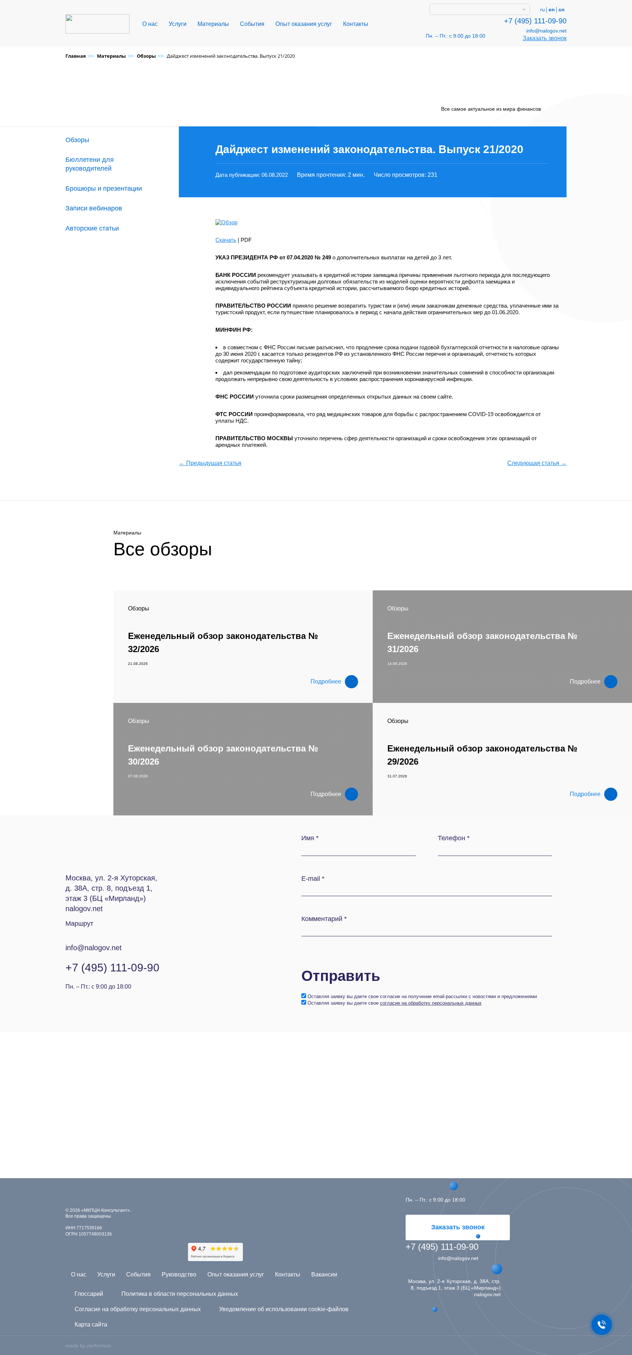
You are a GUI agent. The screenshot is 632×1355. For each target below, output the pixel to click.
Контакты (355, 24)
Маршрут (79, 923)
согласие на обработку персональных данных (431, 1003)
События (252, 24)
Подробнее (326, 681)
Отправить (340, 976)
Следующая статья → (537, 463)
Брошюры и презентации (103, 188)
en (552, 9)
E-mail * (312, 878)
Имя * (310, 838)
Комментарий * (324, 918)
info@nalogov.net (546, 31)
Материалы (213, 24)
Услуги (178, 24)
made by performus (88, 1345)
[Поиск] (523, 9)
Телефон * (454, 838)
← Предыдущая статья (210, 463)
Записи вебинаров (93, 208)
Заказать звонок (545, 38)
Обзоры (77, 140)
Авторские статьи (92, 228)
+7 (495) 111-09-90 (535, 21)
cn (561, 9)
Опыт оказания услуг (303, 24)
